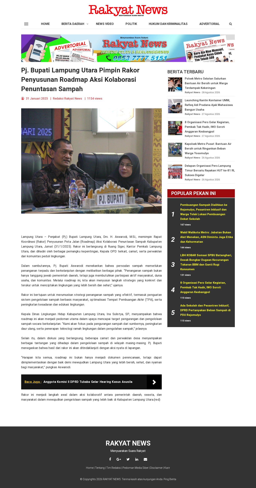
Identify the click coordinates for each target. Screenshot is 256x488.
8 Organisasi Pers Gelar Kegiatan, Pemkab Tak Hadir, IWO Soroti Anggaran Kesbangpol (207, 127)
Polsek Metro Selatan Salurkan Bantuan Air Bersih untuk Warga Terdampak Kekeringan (206, 83)
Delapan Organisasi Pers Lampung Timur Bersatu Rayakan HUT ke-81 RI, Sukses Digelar (210, 170)
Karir (167, 467)
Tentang (100, 467)
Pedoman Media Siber (135, 467)
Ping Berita (170, 479)
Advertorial (209, 24)
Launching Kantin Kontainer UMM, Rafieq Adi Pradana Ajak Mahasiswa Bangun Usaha (209, 105)
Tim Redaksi (113, 467)
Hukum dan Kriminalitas (168, 24)
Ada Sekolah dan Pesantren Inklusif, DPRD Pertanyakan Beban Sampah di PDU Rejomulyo (205, 310)
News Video (105, 24)
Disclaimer (156, 467)
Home (45, 24)
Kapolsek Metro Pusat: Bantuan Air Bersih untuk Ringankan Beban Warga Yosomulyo (208, 148)
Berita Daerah (72, 24)
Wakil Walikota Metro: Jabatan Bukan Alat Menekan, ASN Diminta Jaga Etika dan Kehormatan (207, 237)
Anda (159, 479)
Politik (131, 24)
